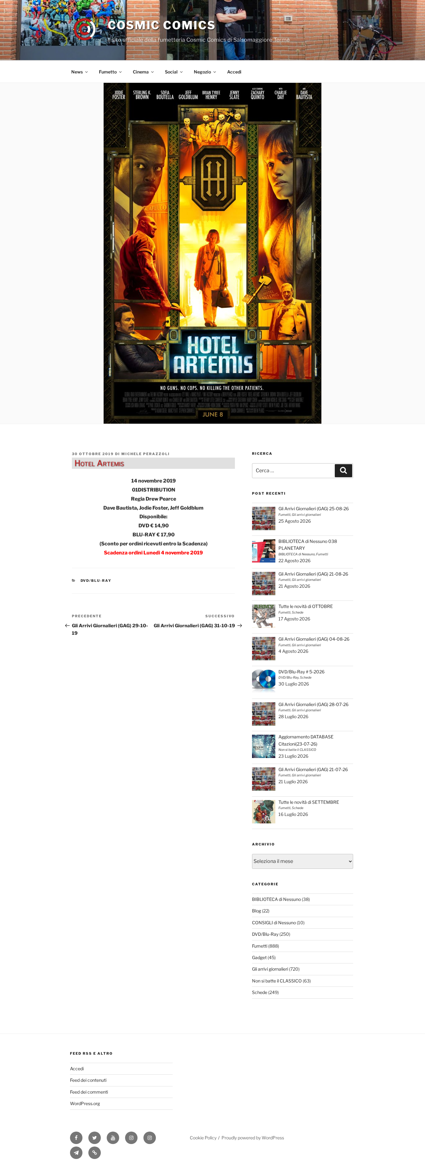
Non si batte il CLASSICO (277, 980)
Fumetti (259, 946)
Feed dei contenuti (88, 1080)
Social (171, 71)
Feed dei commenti (89, 1092)
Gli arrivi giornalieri (270, 969)
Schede (259, 992)
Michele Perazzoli (145, 454)
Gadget (259, 957)
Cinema (141, 71)
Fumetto (108, 71)
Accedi (234, 71)
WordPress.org (85, 1103)
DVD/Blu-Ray (96, 580)
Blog (256, 910)
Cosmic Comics (162, 25)
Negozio (202, 71)
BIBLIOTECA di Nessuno (276, 899)
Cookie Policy (203, 1137)
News (77, 71)
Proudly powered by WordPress (253, 1137)
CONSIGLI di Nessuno (274, 922)
